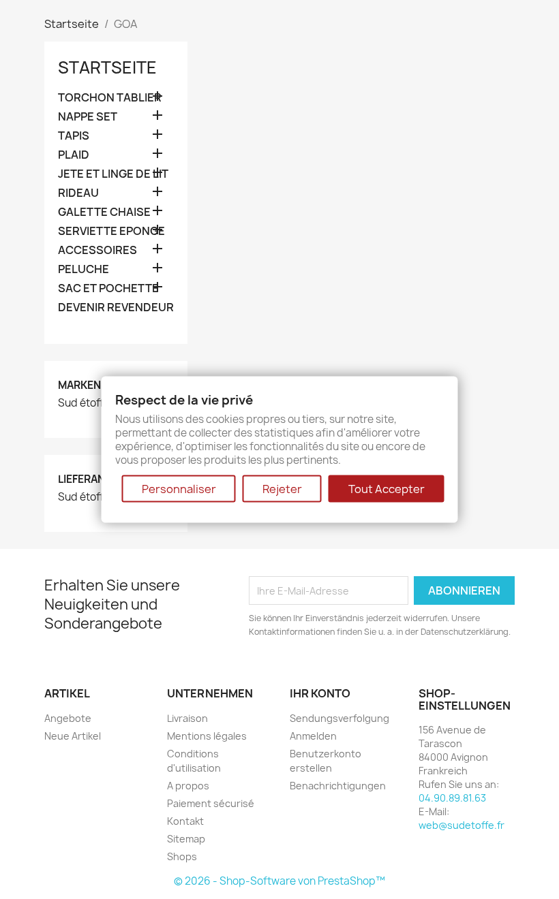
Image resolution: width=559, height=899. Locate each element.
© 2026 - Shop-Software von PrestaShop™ (279, 881)
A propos (188, 785)
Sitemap (186, 838)
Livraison (187, 718)
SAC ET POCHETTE (108, 288)
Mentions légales (207, 735)
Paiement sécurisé (210, 803)
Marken (79, 385)
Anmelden (313, 735)
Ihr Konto (320, 693)
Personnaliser (179, 488)
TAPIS (73, 136)
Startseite (107, 67)
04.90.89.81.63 (452, 797)
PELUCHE (83, 269)
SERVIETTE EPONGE (111, 231)
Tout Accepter (386, 488)
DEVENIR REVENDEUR (116, 307)
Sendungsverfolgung (339, 718)
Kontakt (185, 821)
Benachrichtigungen (338, 785)
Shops (182, 856)
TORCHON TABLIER (110, 98)
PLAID (73, 155)
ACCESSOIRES (97, 250)
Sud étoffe (84, 403)
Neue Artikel (72, 735)
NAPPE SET (87, 117)
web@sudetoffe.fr (461, 825)
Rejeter (282, 488)
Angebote (67, 718)
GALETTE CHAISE (104, 212)
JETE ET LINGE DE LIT (113, 174)
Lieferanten (91, 479)
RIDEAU (78, 193)
